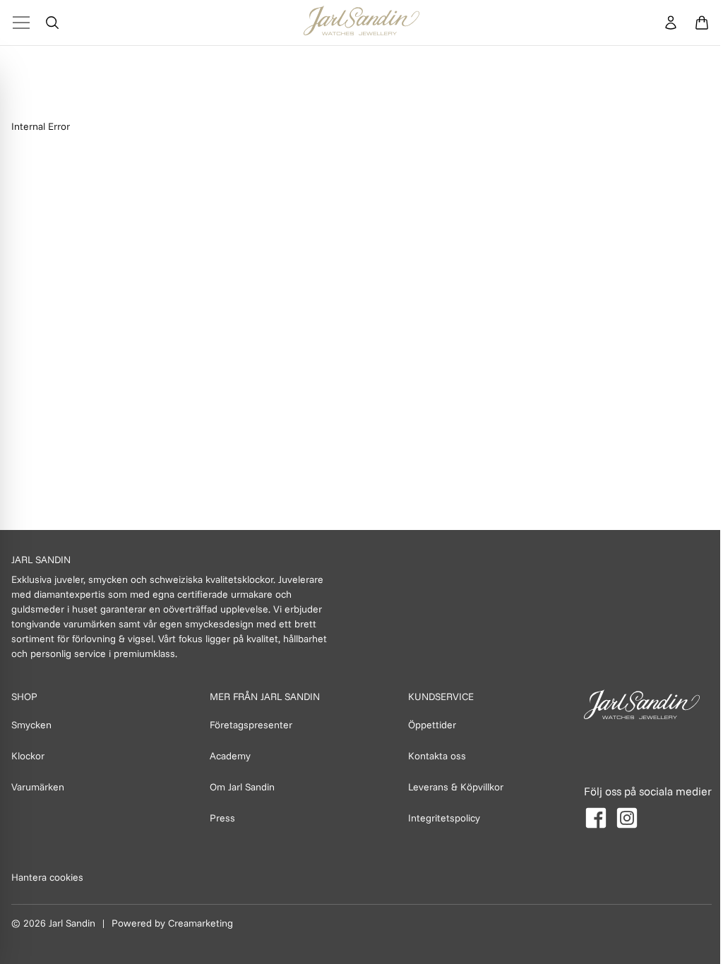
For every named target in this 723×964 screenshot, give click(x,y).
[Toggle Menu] (21, 22)
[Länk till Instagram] (627, 817)
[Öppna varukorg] (701, 22)
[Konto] (670, 22)
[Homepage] (361, 22)
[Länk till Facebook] (595, 817)
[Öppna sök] (52, 22)
